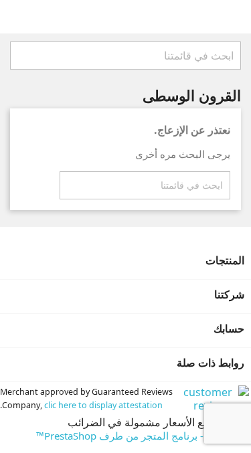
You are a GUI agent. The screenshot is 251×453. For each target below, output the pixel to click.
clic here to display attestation (103, 405)
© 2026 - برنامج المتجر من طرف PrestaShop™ (138, 435)
